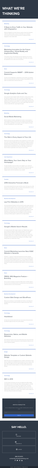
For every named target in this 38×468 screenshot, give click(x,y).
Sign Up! (19, 415)
